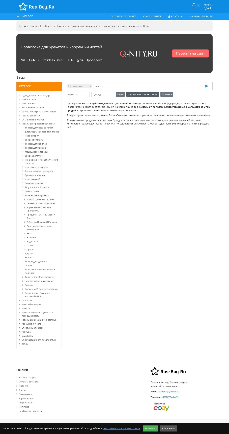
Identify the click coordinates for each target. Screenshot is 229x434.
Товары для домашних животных (39, 319)
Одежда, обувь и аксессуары (36, 95)
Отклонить (168, 428)
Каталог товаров (27, 377)
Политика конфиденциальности (30, 408)
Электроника (28, 103)
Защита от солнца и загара (39, 280)
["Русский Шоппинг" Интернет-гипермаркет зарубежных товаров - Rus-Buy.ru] (36, 5)
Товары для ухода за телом (39, 127)
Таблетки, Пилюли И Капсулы (42, 222)
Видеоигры (27, 335)
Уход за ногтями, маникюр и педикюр (40, 271)
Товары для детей (31, 115)
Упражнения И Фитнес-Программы (39, 209)
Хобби (25, 343)
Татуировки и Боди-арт (37, 187)
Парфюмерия (32, 135)
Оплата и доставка (123, 16)
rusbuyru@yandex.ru (168, 391)
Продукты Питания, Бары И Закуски (41, 216)
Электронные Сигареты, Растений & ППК (37, 294)
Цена (120, 94)
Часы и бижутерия (31, 304)
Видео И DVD (33, 241)
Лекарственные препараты (39, 171)
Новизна (167, 94)
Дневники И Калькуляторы (41, 203)
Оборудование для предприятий (39, 339)
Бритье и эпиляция (35, 175)
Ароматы (30, 284)
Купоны (29, 257)
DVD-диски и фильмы (33, 119)
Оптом (28, 265)
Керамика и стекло (31, 323)
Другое (29, 253)
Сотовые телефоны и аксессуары (39, 111)
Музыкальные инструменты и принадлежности (37, 314)
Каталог (25, 86)
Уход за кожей (32, 179)
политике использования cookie (121, 428)
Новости (23, 385)
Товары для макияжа (36, 143)
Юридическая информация (26, 400)
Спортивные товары (32, 327)
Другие (30, 249)
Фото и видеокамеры (33, 107)
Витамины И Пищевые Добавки (41, 288)
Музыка (26, 308)
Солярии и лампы (34, 183)
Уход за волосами (34, 139)
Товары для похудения (37, 195)
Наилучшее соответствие (142, 94)
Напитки (31, 237)
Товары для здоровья (36, 261)
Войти (175, 16)
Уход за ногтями (33, 155)
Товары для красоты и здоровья (38, 123)
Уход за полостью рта (36, 167)
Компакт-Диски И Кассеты (40, 199)
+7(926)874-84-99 (202, 16)
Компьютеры (29, 99)
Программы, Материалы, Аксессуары (40, 228)
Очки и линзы (32, 191)
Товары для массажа (35, 147)
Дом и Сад (27, 300)
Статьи (22, 390)
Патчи (30, 245)
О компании (152, 16)
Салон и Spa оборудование (39, 276)
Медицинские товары (36, 151)
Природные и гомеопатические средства (41, 161)
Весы (30, 233)
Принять (150, 428)
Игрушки (26, 331)
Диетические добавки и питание (42, 131)
